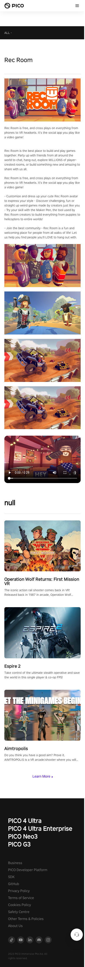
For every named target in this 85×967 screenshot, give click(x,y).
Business (15, 863)
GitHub (13, 884)
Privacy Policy (19, 891)
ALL (7, 33)
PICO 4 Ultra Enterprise (40, 828)
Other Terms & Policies (26, 919)
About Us (15, 926)
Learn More (41, 776)
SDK (11, 877)
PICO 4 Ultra (25, 820)
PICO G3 (19, 844)
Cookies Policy (19, 905)
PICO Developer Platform (27, 870)
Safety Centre (18, 912)
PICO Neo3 (23, 836)
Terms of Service (21, 898)
